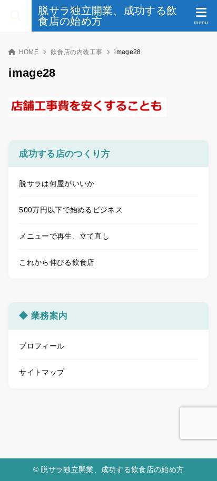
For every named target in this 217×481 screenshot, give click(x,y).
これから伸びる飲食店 (56, 262)
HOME (28, 52)
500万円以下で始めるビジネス (71, 210)
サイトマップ (41, 372)
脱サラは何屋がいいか (56, 183)
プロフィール (41, 346)
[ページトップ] (195, 459)
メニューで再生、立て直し (64, 236)
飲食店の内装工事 (76, 52)
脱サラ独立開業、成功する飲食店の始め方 (107, 15)
